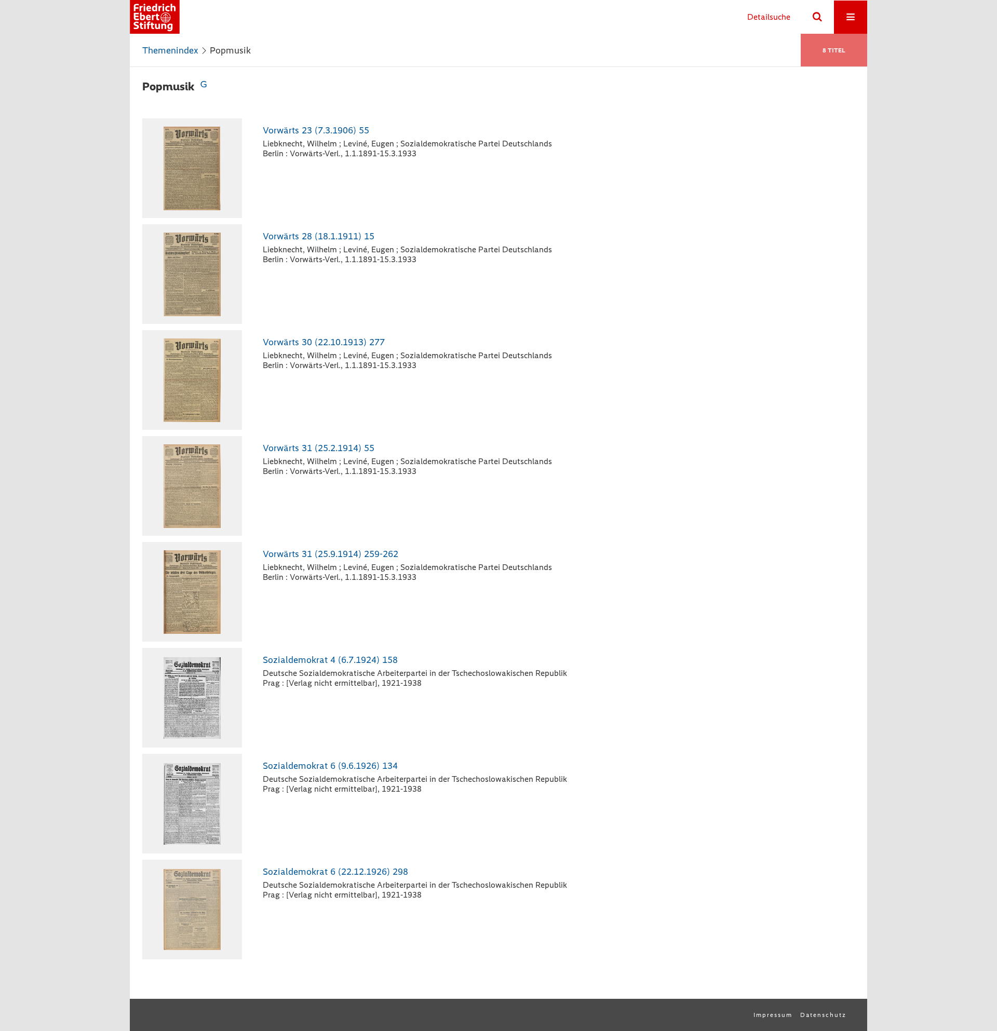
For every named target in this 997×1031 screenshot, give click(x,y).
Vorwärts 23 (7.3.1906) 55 (316, 130)
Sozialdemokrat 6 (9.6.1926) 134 (330, 765)
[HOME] (155, 17)
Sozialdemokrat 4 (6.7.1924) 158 (330, 660)
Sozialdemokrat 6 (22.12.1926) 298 (335, 871)
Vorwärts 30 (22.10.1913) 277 (324, 342)
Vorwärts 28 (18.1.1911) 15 (318, 236)
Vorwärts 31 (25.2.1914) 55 (318, 448)
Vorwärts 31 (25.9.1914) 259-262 (330, 554)
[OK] (817, 17)
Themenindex (170, 50)
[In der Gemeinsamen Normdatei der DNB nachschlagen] (203, 86)
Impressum (772, 1015)
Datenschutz (823, 1015)
